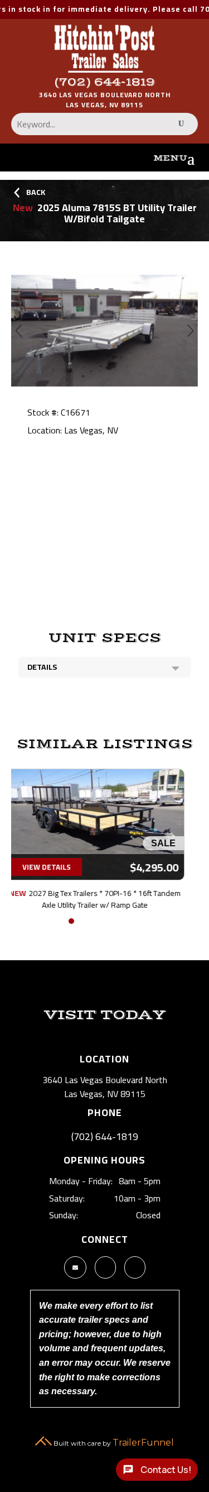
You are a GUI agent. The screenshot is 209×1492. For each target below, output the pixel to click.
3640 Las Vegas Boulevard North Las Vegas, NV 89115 (104, 1087)
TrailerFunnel (143, 1442)
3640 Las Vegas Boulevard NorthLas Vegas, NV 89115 (105, 99)
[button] (58, 921)
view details (56, 867)
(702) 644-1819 (104, 82)
